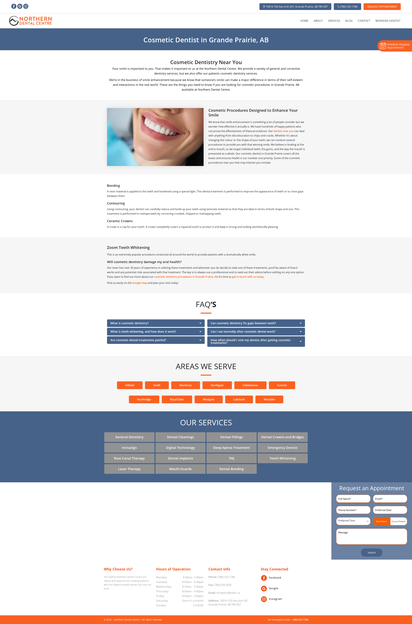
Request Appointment (382, 6)
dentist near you (284, 131)
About (318, 21)
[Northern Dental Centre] (30, 21)
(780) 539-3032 (223, 585)
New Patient (381, 521)
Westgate (208, 399)
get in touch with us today (248, 277)
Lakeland (239, 399)
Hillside (129, 385)
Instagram (275, 599)
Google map (139, 283)
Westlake (269, 399)
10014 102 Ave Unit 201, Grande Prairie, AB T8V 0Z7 (297, 6)
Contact (364, 21)
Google (273, 588)
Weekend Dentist (388, 21)
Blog (349, 21)
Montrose (186, 385)
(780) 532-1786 (348, 6)
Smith (156, 385)
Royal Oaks (177, 399)
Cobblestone (250, 385)
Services (334, 21)
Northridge (144, 399)
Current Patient (398, 521)
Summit (282, 385)
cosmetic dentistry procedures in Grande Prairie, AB (186, 277)
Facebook (275, 577)
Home (304, 21)
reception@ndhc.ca (228, 593)
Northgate (217, 385)
